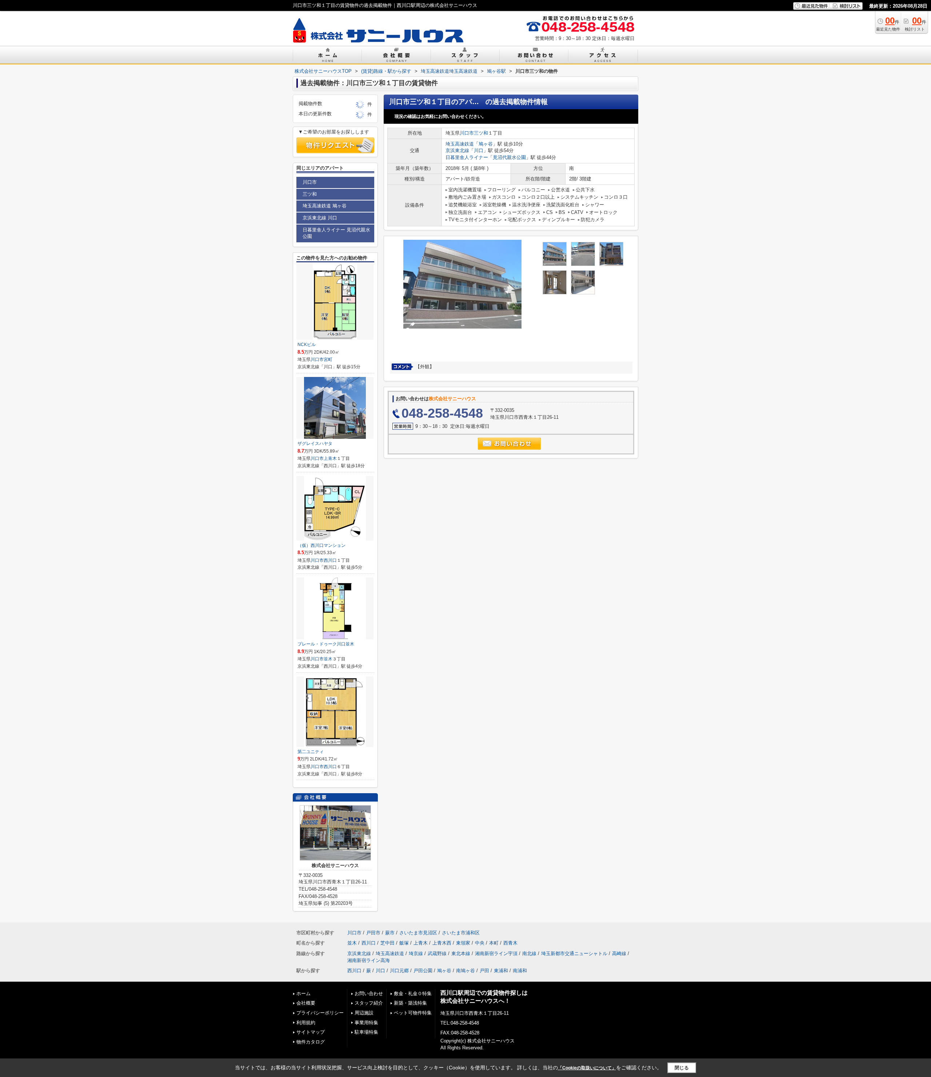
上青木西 (441, 943)
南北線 (529, 953)
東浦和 (501, 970)
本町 (494, 943)
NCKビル (306, 344)
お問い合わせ (369, 993)
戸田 (484, 970)
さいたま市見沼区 (418, 932)
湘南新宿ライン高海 (368, 960)
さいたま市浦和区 (461, 932)
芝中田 (387, 943)
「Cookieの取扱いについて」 (587, 1067)
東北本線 (460, 953)
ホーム (303, 993)
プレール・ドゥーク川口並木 (325, 644)
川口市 (467, 133)
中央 (479, 943)
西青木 (510, 943)
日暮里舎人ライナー (466, 157)
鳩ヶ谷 (486, 144)
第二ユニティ (310, 751)
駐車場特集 (366, 1032)
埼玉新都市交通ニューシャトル (574, 953)
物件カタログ (310, 1042)
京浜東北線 (457, 150)
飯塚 (404, 943)
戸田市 (373, 932)
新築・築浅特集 (410, 1003)
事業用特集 (366, 1022)
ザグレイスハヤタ (314, 443)
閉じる (682, 1067)
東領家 (463, 943)
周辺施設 (364, 1013)
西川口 (330, 560)
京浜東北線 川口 (320, 217)
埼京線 (416, 953)
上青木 (330, 458)
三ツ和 (481, 133)
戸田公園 (422, 970)
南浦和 (520, 970)
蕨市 (390, 932)
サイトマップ (310, 1032)
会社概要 (305, 1003)
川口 (478, 150)
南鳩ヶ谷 (465, 970)
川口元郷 (399, 970)
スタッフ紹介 (369, 1003)
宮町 (328, 359)
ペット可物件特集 (413, 1013)
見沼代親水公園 (509, 157)
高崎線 (619, 953)
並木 (328, 658)
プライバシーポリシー (320, 1013)
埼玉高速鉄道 (459, 144)
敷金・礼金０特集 (413, 993)
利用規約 (305, 1022)
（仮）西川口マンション (321, 545)
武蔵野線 (437, 953)
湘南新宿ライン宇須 (496, 953)
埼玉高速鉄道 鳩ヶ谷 (325, 205)
